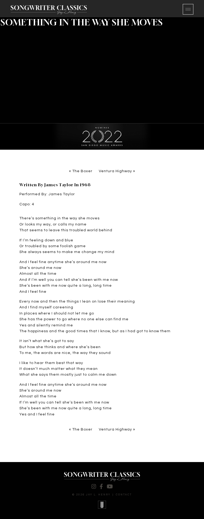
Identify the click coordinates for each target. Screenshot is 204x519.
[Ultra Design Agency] (102, 505)
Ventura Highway (115, 171)
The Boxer (82, 171)
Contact (124, 495)
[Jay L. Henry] (49, 9)
